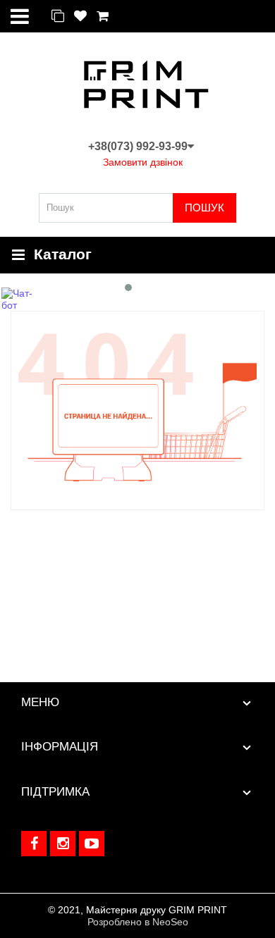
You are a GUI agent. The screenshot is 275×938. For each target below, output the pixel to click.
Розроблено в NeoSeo (137, 921)
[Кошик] (103, 16)
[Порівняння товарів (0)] (57, 16)
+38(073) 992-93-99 (138, 146)
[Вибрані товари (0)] (80, 16)
